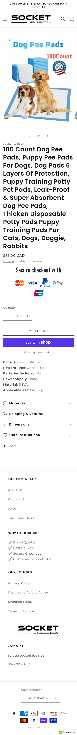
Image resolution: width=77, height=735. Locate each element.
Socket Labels (42, 728)
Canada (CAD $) (36, 698)
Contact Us (16, 499)
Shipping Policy (20, 602)
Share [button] (12, 446)
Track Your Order (21, 518)
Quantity (9, 307)
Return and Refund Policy (28, 592)
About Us (15, 490)
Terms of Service (21, 611)
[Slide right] (47, 136)
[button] (5, 18)
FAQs (12, 509)
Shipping (8, 261)
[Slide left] (29, 136)
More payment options (38, 352)
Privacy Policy (19, 583)
